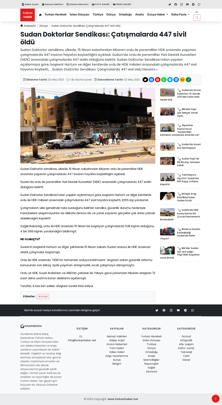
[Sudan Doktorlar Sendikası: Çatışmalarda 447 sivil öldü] (87, 125)
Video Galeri (116, 352)
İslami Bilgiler (151, 360)
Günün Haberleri (78, 4)
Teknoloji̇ (186, 352)
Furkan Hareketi (55, 14)
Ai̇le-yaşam (186, 344)
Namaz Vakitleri (53, 4)
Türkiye (98, 14)
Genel (186, 360)
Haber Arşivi (31, 4)
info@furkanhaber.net (82, 340)
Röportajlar (151, 364)
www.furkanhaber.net (123, 399)
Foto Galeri (117, 348)
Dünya (111, 14)
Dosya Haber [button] (156, 14)
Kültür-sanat (186, 348)
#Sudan (43, 296)
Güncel (186, 336)
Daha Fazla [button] (179, 14)
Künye (117, 360)
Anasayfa (30, 26)
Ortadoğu (125, 14)
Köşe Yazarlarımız (116, 356)
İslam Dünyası (79, 14)
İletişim (116, 364)
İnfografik (186, 340)
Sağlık (151, 368)
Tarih (186, 356)
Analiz (139, 14)
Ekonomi (151, 371)
